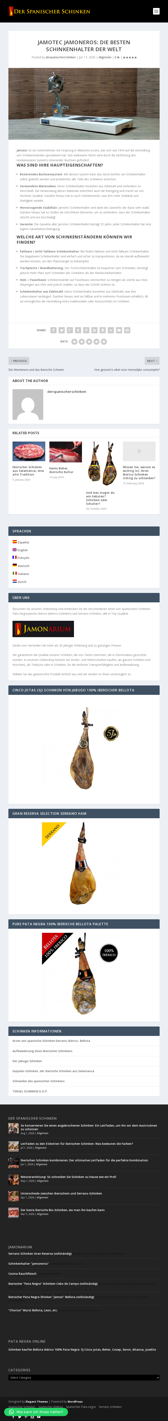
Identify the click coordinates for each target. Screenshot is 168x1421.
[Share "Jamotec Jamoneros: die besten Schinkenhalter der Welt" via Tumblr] (78, 330)
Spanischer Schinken (21, 1407)
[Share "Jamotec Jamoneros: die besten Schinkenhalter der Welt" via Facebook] (53, 330)
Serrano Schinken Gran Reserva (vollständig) (40, 1253)
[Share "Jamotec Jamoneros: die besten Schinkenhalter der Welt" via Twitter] (62, 330)
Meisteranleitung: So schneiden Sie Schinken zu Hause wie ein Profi (68, 1177)
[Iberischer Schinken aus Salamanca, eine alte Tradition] (28, 451)
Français (23, 558)
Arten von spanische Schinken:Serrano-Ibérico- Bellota (51, 1041)
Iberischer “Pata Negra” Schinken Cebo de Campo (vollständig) (53, 1284)
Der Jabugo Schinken (27, 1061)
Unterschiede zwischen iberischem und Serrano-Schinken (61, 1193)
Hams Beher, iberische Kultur (61, 470)
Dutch (21, 582)
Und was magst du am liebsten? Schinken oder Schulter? (100, 498)
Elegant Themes (37, 1401)
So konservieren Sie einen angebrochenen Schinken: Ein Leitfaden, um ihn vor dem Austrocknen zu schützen (89, 1127)
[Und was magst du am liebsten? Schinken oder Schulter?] (102, 464)
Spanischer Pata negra (81, 1407)
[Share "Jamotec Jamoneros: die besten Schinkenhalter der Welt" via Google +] (70, 330)
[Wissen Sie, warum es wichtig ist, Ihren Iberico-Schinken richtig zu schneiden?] (139, 451)
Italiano (23, 574)
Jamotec (22, 150)
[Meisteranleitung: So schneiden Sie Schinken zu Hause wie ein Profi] (13, 1179)
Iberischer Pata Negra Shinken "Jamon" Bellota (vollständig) (51, 1297)
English (22, 550)
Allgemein (105, 57)
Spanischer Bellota (50, 1407)
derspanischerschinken (61, 57)
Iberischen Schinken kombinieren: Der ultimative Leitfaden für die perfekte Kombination (84, 1160)
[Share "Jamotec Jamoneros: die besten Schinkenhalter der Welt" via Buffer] (103, 330)
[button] (36, 1412)
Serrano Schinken (110, 1407)
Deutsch (23, 566)
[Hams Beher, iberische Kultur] (65, 452)
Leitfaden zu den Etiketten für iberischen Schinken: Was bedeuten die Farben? (77, 1144)
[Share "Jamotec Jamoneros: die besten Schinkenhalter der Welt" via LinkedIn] (94, 330)
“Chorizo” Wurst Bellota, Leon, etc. (33, 1310)
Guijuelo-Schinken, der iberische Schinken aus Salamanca (53, 1071)
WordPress (75, 1401)
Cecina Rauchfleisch (22, 1274)
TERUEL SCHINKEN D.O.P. (30, 1091)
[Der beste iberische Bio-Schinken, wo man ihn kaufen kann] (13, 1213)
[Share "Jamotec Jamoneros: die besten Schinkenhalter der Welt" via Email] (119, 330)
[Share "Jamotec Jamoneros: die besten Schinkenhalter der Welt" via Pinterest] (86, 330)
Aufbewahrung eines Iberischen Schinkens (42, 1051)
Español (23, 542)
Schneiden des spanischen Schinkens (38, 1081)
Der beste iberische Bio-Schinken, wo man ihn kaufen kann (63, 1210)
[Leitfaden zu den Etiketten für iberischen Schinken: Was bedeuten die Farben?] (13, 1146)
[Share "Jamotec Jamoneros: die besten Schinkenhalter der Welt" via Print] (127, 330)
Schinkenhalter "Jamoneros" (28, 1263)
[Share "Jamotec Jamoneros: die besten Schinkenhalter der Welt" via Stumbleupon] (111, 330)
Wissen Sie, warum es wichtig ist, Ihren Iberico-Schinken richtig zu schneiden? (139, 472)
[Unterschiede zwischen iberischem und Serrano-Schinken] (13, 1196)
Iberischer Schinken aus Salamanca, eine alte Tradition (28, 470)
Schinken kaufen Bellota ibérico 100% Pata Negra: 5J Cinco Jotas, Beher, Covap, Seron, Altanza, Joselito (82, 1349)
